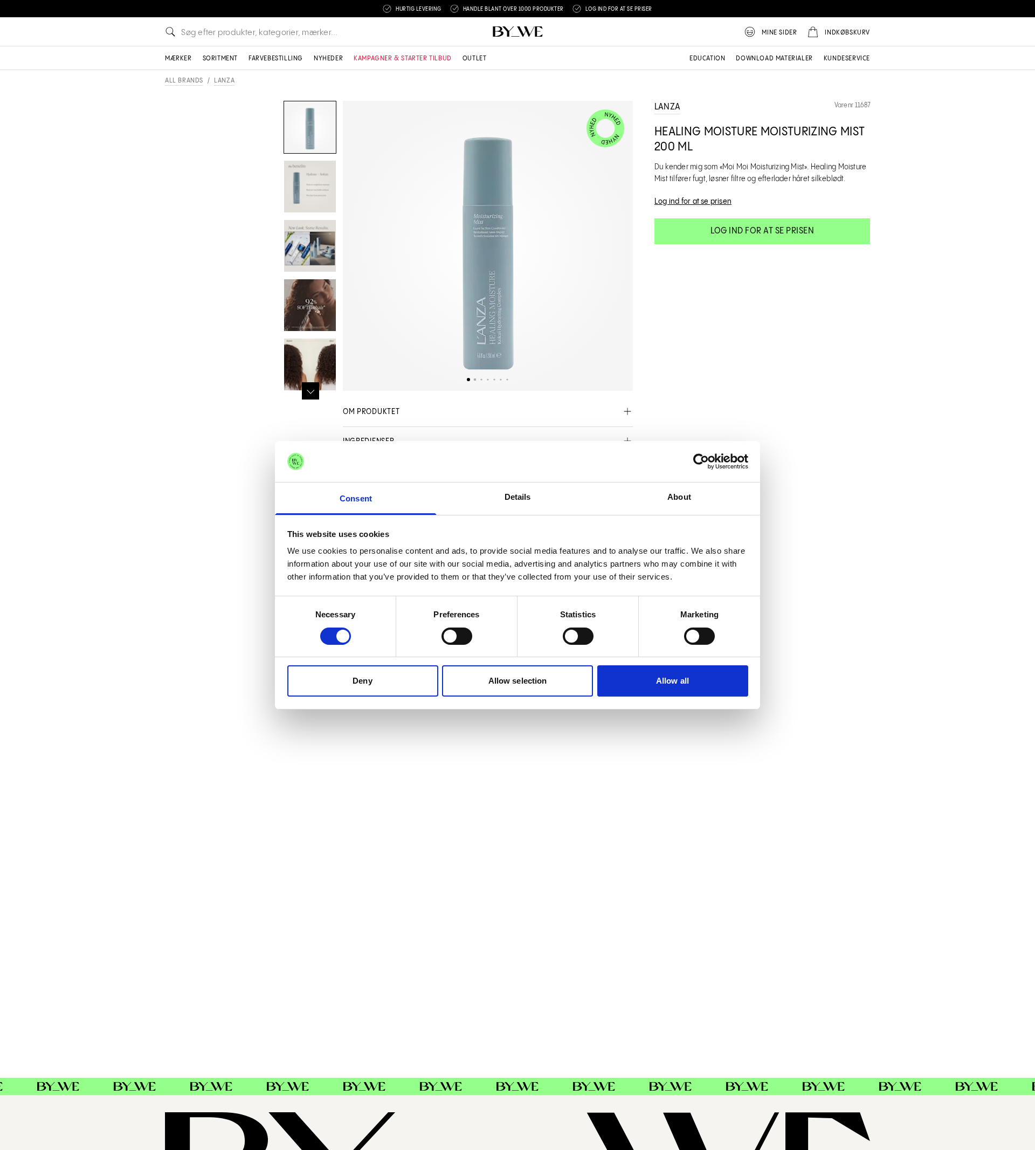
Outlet (475, 58)
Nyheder (328, 58)
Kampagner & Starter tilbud (403, 58)
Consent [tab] (356, 498)
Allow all (672, 680)
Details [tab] (518, 496)
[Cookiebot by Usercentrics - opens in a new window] (701, 461)
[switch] (456, 636)
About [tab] (679, 496)
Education (707, 58)
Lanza (224, 80)
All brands (184, 80)
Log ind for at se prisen (762, 231)
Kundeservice (847, 58)
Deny (362, 680)
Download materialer (774, 58)
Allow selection (517, 680)
